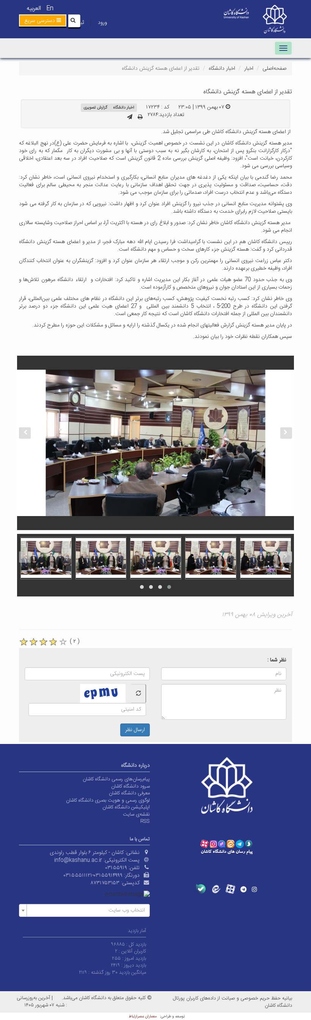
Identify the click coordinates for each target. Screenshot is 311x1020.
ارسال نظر (135, 729)
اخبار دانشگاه (222, 68)
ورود (102, 22)
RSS (145, 821)
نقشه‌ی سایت (136, 814)
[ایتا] (215, 889)
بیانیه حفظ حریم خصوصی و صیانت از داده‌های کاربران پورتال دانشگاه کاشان (232, 1002)
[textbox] (86, 910)
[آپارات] (230, 889)
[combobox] (84, 910)
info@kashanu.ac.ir (78, 860)
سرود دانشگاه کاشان (130, 786)
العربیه (34, 8)
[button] (42, 20)
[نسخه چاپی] (140, 117)
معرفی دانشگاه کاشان (129, 793)
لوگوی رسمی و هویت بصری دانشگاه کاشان (108, 800)
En (49, 8)
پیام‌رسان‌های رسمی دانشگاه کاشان (116, 779)
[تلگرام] (243, 889)
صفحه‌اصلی (274, 68)
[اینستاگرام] (254, 889)
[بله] (201, 889)
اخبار (248, 68)
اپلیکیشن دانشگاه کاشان (126, 807)
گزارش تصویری (95, 107)
